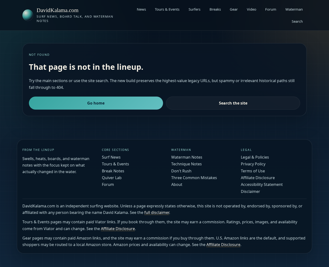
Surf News (111, 157)
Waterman (294, 9)
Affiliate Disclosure (258, 177)
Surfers (194, 9)
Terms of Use (253, 171)
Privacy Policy (253, 164)
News (141, 9)
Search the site (233, 103)
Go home (96, 103)
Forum (270, 9)
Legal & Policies (255, 157)
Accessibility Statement (262, 184)
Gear (234, 9)
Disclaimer (250, 191)
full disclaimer (156, 212)
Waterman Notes (186, 157)
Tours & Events (167, 9)
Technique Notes (186, 164)
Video (251, 9)
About (176, 184)
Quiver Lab (112, 177)
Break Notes (113, 171)
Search (297, 21)
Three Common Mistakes (194, 177)
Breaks (215, 9)
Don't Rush (181, 171)
